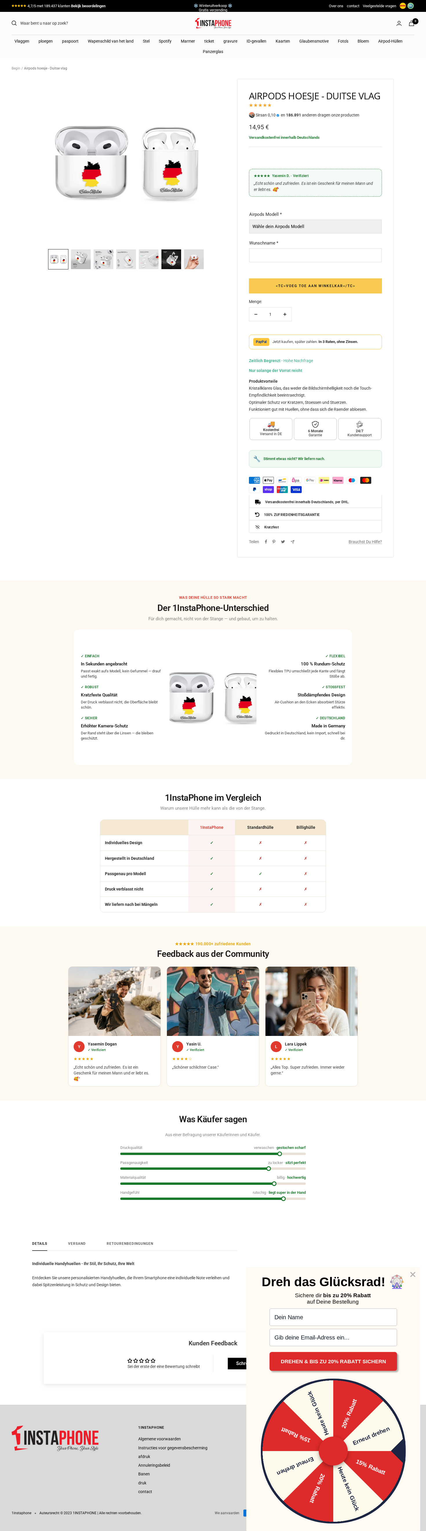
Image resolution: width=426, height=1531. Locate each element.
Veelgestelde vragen (379, 6)
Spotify (165, 41)
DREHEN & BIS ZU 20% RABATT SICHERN (333, 1361)
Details (39, 1244)
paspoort (70, 41)
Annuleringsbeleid (154, 1465)
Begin (16, 68)
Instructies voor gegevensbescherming (172, 1448)
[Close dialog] (413, 1274)
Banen (144, 1474)
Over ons (336, 6)
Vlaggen (21, 41)
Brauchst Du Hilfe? (365, 541)
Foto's (343, 41)
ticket (209, 41)
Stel (146, 41)
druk (142, 1483)
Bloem (363, 41)
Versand (77, 1244)
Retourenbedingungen (130, 1244)
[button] (58, 259)
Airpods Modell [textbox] (265, 214)
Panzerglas (213, 51)
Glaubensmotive (314, 41)
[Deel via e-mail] (292, 542)
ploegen (46, 41)
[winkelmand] (411, 23)
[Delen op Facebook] (266, 542)
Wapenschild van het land (111, 41)
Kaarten (283, 41)
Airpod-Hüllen (390, 41)
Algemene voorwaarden (159, 1439)
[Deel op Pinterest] (273, 542)
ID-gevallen (256, 41)
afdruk (144, 1456)
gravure (230, 41)
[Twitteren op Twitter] (283, 542)
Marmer (188, 41)
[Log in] (399, 23)
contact (353, 6)
